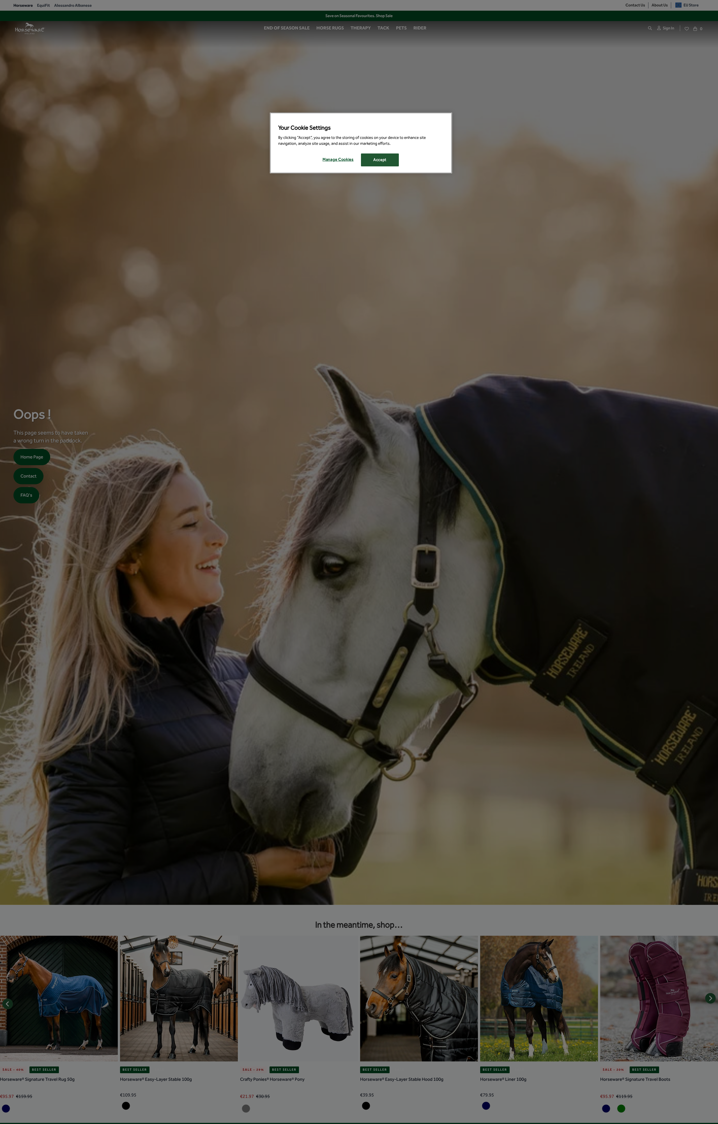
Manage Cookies (338, 159)
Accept (379, 159)
